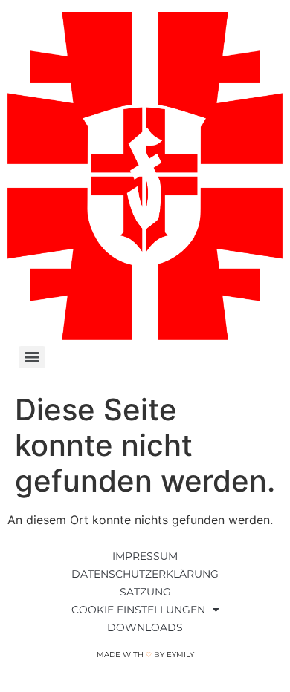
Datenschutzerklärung (145, 574)
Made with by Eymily (145, 654)
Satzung (145, 591)
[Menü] (32, 357)
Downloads (145, 627)
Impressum (145, 556)
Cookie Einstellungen (138, 609)
